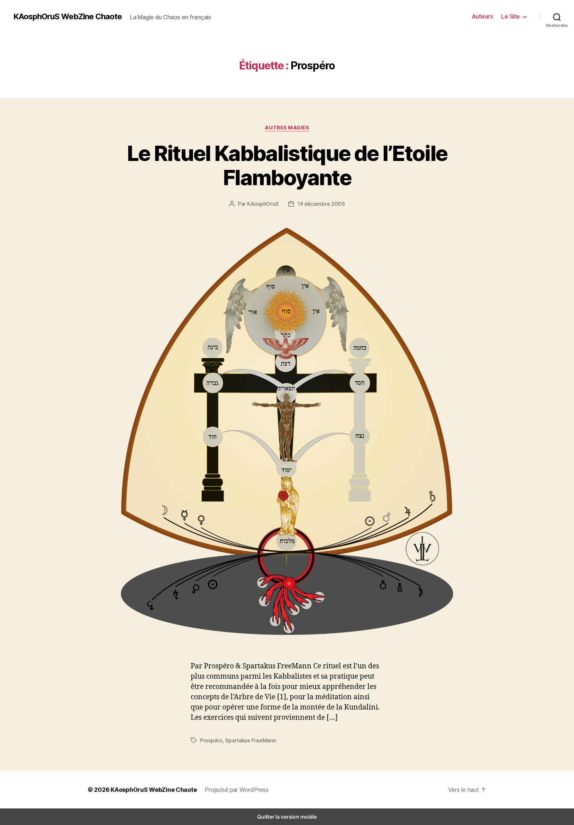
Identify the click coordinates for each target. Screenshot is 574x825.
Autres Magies (287, 128)
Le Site (510, 16)
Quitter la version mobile (287, 816)
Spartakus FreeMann (250, 740)
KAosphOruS (262, 203)
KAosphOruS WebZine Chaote (67, 17)
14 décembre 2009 (321, 203)
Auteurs (482, 16)
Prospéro (211, 740)
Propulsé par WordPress (236, 789)
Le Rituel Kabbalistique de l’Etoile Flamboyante (287, 165)
